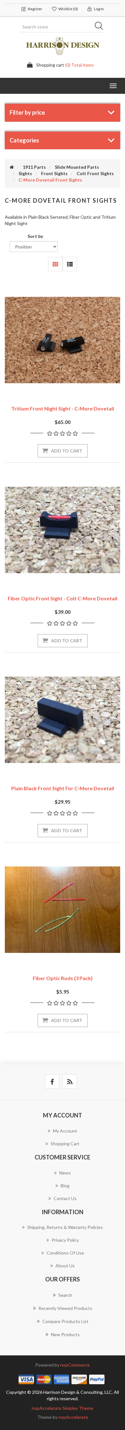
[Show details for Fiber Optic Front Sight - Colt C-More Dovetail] (62, 530)
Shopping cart (65, 1143)
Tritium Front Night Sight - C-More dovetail (62, 408)
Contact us (65, 1198)
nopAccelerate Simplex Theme (62, 1408)
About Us (65, 1265)
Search (101, 26)
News (65, 1172)
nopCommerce (75, 1365)
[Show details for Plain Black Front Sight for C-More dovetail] (62, 719)
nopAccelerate (73, 1417)
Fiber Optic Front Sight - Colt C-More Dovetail (62, 598)
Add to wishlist (53, 383)
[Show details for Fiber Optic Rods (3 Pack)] (62, 909)
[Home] (12, 167)
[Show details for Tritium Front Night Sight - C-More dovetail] (62, 340)
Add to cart (66, 450)
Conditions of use (65, 1252)
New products (65, 1334)
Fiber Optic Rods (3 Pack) (63, 978)
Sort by (35, 236)
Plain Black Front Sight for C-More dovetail (62, 788)
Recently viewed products (65, 1308)
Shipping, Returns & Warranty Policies (65, 1227)
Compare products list (65, 1321)
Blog (65, 1185)
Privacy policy (65, 1240)
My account (65, 1130)
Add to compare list (73, 383)
